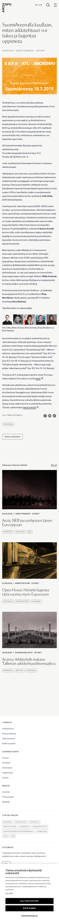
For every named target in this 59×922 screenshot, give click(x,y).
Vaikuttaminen (25, 50)
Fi (36, 5)
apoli (5, 836)
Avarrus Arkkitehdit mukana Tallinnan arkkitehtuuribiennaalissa (29, 661)
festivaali (7, 601)
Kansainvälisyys (24, 652)
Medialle (6, 802)
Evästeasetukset (29, 916)
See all (54, 465)
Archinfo (6, 792)
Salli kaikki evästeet (29, 901)
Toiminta (7, 722)
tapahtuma (8, 424)
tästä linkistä (29, 407)
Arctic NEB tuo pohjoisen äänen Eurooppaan (27, 522)
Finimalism (42, 831)
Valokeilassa (21, 822)
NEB (29, 532)
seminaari (7, 670)
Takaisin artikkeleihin (12, 436)
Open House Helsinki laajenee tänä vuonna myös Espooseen (26, 592)
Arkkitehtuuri (22, 583)
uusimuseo (24, 827)
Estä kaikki (29, 908)
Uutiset (40, 50)
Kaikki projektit (9, 743)
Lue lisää (9, 893)
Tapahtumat (7, 772)
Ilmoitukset (7, 767)
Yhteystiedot (8, 797)
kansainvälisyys (40, 827)
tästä (38, 378)
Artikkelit (6, 763)
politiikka (20, 532)
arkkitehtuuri (22, 601)
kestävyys (7, 532)
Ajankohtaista (10, 751)
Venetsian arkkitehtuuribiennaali (18, 831)
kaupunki (36, 601)
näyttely (19, 670)
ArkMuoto (34, 822)
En (40, 5)
